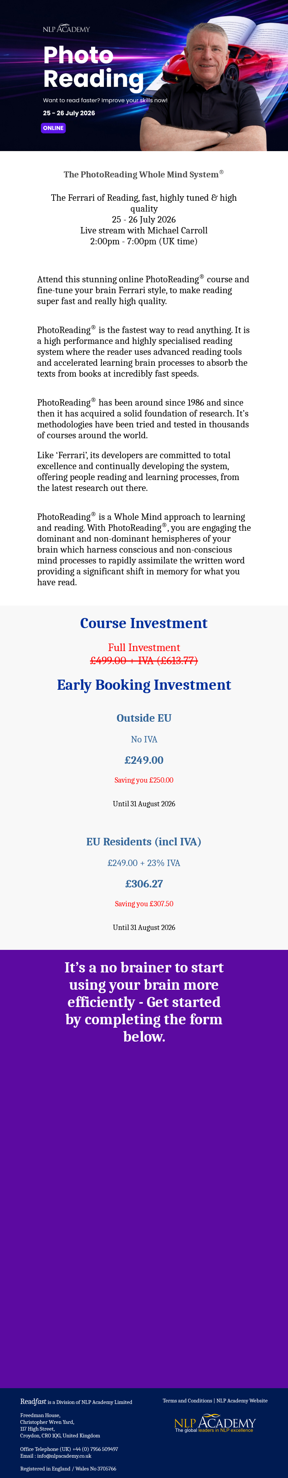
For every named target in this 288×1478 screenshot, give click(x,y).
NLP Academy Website (242, 1400)
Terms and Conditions (187, 1400)
